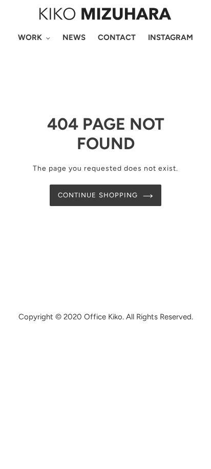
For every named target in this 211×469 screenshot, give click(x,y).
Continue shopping (98, 195)
